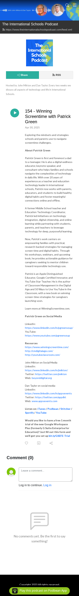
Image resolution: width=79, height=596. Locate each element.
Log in (47, 485)
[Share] (51, 443)
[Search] (67, 5)
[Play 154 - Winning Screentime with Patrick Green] (14, 113)
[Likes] (27, 443)
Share (24, 74)
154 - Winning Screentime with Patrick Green (48, 116)
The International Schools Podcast (30, 24)
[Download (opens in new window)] (39, 443)
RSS (58, 74)
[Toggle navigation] (75, 5)
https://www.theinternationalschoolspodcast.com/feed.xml (39, 29)
